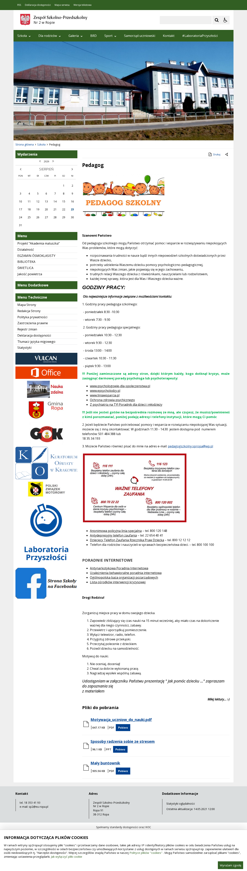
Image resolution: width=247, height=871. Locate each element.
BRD (93, 36)
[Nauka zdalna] (46, 397)
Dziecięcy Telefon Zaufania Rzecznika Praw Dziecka (127, 540)
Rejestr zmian (27, 329)
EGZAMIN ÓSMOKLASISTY (36, 256)
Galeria (74, 36)
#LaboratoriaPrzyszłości (200, 36)
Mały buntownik (105, 763)
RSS (19, 5)
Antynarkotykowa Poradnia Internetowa (119, 568)
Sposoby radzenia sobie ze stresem (123, 741)
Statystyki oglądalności (180, 803)
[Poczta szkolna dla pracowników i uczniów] (46, 378)
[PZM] (46, 496)
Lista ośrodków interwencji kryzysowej (117, 582)
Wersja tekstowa (82, 5)
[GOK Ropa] (46, 444)
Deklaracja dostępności (38, 5)
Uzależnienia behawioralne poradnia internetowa (126, 573)
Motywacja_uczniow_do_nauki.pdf (121, 719)
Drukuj (216, 154)
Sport (108, 36)
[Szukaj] (216, 20)
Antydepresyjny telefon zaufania (113, 535)
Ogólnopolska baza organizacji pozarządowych (124, 577)
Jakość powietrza (29, 274)
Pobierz (123, 727)
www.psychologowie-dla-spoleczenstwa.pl (120, 386)
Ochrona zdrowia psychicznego (112, 400)
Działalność (25, 249)
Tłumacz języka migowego (36, 341)
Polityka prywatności (32, 317)
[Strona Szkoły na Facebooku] (46, 598)
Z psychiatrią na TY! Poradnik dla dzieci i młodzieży (126, 404)
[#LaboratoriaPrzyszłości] (46, 565)
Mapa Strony (26, 305)
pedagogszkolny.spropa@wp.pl (190, 446)
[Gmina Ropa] (46, 419)
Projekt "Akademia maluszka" (38, 243)
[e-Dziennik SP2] (46, 363)
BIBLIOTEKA (26, 262)
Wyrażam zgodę (230, 865)
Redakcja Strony (29, 311)
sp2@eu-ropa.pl (38, 806)
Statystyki (24, 347)
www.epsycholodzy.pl (105, 391)
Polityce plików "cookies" (145, 853)
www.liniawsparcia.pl (104, 395)
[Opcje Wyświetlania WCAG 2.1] (225, 20)
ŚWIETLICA (25, 268)
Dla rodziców (47, 36)
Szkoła (22, 36)
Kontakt (168, 36)
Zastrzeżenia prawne (32, 323)
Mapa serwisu (62, 5)
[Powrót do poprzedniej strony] (227, 154)
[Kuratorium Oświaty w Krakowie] (46, 478)
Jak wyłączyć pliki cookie (66, 856)
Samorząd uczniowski (139, 36)
